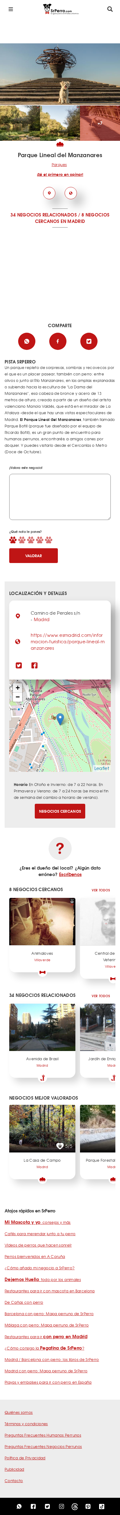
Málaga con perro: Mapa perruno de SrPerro (47, 1325)
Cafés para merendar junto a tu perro (40, 1233)
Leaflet (101, 768)
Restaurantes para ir (46, 1336)
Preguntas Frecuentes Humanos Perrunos (43, 1435)
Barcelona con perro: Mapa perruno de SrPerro (49, 1313)
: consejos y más (38, 1222)
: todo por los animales (43, 1279)
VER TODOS (101, 890)
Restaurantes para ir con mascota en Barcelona (50, 1291)
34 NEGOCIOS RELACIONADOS (43, 214)
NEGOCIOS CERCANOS (60, 811)
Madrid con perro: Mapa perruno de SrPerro (46, 1371)
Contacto (14, 1480)
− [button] (18, 697)
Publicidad (14, 1469)
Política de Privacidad (25, 1458)
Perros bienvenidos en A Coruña (35, 1256)
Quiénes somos (19, 1412)
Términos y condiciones (26, 1423)
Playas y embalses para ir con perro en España (48, 1382)
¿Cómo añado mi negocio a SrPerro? (40, 1268)
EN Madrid (73, 221)
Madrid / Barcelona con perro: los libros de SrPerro (52, 1359)
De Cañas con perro (24, 1302)
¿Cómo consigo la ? (44, 1348)
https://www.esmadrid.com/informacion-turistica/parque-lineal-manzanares (68, 641)
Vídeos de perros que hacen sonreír (38, 1245)
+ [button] (18, 688)
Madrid (42, 619)
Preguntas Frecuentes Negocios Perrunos (43, 1446)
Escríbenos (70, 874)
